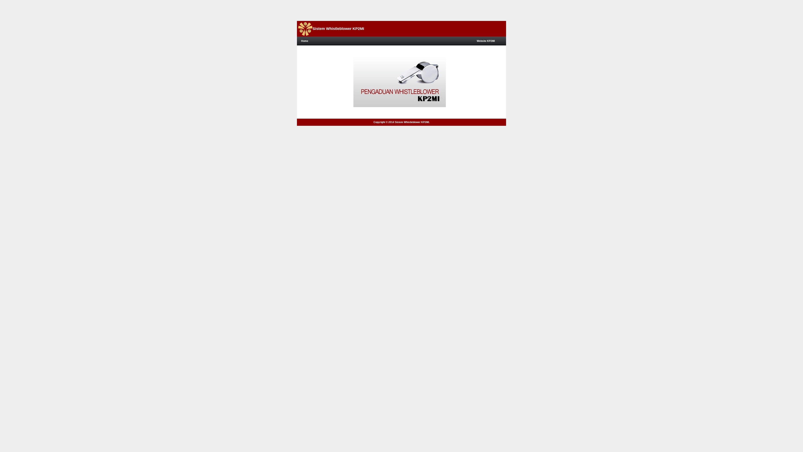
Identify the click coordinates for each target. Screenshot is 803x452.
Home (304, 41)
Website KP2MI (486, 41)
